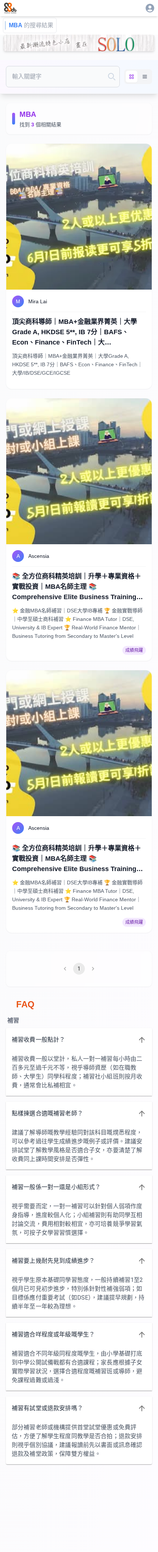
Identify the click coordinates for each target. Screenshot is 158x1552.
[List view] (145, 77)
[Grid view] (131, 77)
